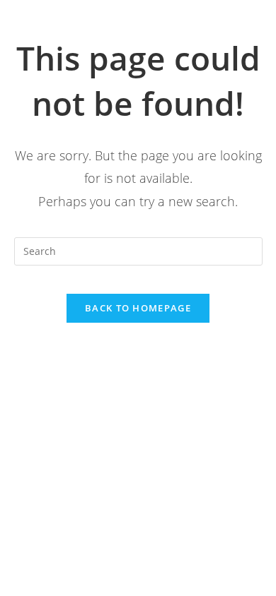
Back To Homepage (138, 308)
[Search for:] (138, 250)
